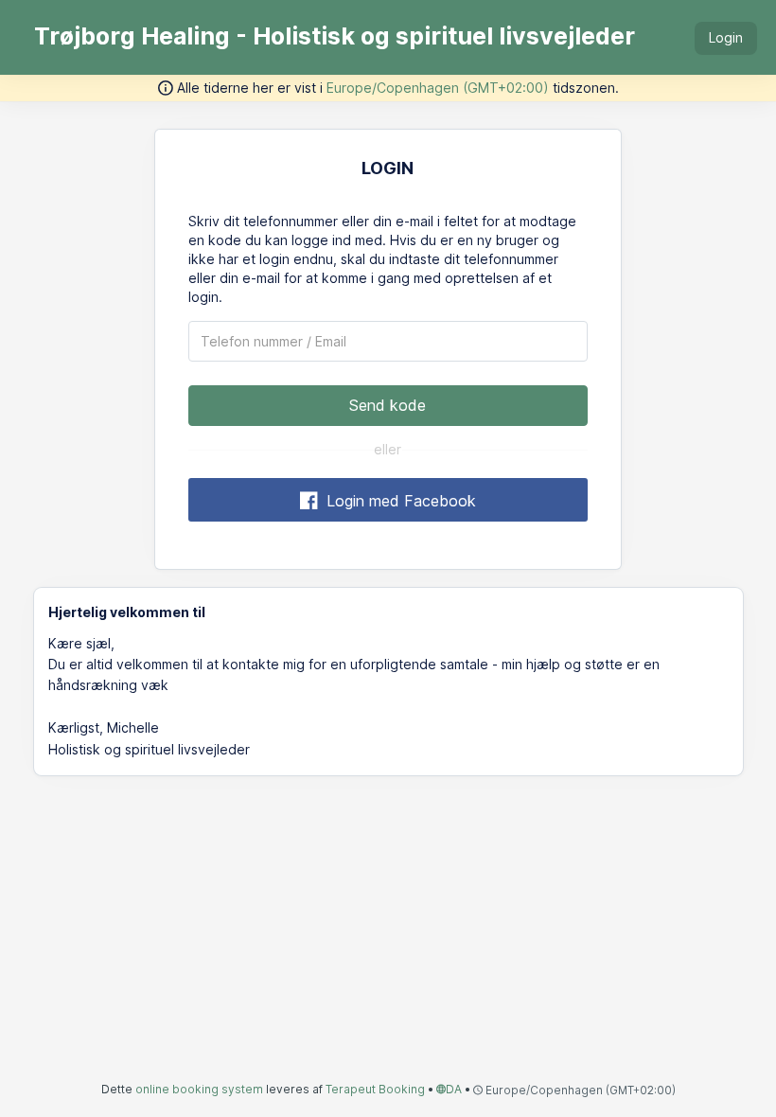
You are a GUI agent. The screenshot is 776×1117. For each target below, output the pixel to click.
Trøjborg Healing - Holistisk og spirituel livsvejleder (334, 36)
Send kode (387, 405)
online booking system (199, 1089)
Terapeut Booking (375, 1089)
